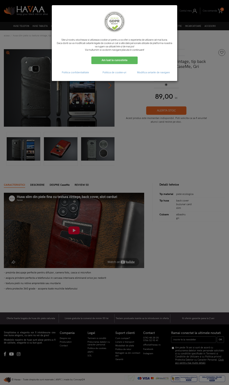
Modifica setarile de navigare (153, 72)
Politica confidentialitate (75, 72)
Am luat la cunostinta (114, 60)
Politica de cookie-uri (114, 72)
